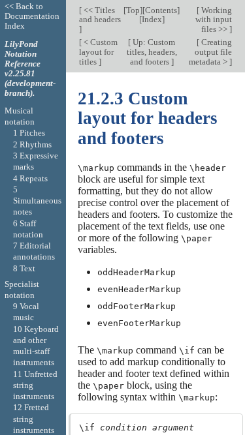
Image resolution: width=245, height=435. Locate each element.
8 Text (24, 268)
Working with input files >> (213, 20)
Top (133, 10)
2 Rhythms (32, 144)
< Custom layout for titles (98, 52)
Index (152, 19)
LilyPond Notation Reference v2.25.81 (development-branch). (30, 68)
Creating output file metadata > (210, 52)
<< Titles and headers (100, 15)
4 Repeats (30, 178)
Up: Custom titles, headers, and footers (152, 52)
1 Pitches (29, 133)
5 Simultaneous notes (37, 201)
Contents (161, 10)
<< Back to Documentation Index (32, 16)
